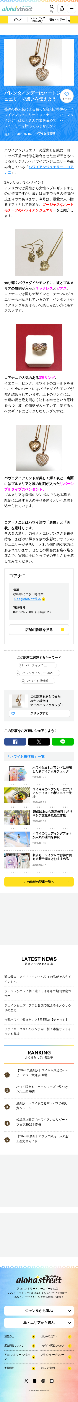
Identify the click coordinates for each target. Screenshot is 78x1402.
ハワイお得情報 (45, 133)
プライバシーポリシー (52, 1354)
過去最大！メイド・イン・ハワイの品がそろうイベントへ (37, 979)
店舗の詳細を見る (39, 630)
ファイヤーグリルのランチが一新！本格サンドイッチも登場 (37, 1031)
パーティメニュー (38, 665)
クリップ (66, 99)
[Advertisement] (26, 1236)
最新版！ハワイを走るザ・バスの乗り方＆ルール (42, 1106)
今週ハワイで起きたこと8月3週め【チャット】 (36, 1019)
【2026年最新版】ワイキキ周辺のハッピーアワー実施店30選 (42, 1073)
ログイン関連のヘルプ (52, 1345)
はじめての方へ (49, 1336)
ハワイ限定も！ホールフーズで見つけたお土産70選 (42, 1089)
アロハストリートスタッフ (17, 1356)
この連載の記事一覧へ (39, 881)
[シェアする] (15, 742)
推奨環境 (9, 1367)
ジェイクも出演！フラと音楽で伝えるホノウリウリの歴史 (37, 1008)
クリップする (39, 713)
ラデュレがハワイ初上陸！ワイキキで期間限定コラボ (37, 993)
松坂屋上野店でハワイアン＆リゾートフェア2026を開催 (42, 1122)
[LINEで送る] (63, 742)
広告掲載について (13, 1345)
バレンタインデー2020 (38, 673)
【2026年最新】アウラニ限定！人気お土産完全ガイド (42, 1138)
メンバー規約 (48, 1367)
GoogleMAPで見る (27, 599)
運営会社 (9, 1336)
